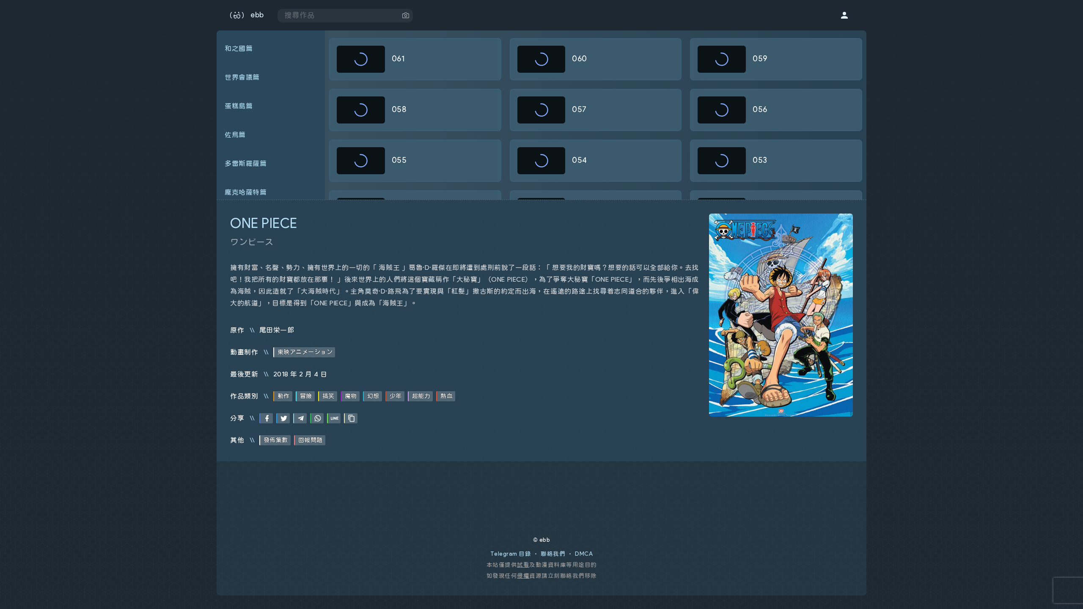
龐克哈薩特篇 (246, 192)
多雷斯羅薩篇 (246, 163)
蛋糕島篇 (239, 106)
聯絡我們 (553, 554)
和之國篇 (239, 48)
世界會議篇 (242, 77)
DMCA (584, 554)
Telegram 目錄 (510, 554)
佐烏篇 (235, 135)
